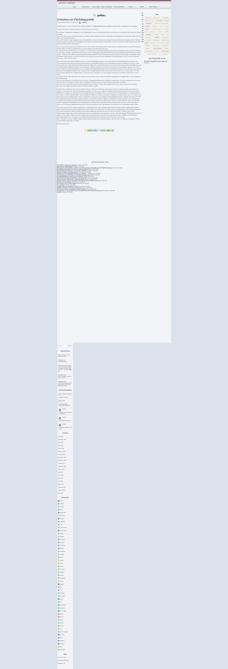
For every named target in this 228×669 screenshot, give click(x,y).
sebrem (64, 409)
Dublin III (68, 32)
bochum (62, 518)
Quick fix (59, 192)
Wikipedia (76, 32)
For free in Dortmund (119, 7)
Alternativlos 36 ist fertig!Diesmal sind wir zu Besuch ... (72, 173)
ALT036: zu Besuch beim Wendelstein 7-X (68, 172)
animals (62, 506)
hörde (167, 31)
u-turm (156, 51)
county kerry (63, 530)
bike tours (157, 17)
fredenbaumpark (156, 29)
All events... (147, 62)
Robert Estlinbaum (67, 394)
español (154, 26)
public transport (164, 42)
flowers (147, 29)
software (62, 640)
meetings (148, 37)
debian (61, 533)
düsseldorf (62, 545)
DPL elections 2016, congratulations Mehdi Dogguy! (71, 189)
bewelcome (63, 512)
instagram (148, 34)
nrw (61, 602)
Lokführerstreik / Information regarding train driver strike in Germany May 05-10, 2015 (65, 384)
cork (152, 20)
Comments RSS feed (63, 660)
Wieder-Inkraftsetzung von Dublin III (103, 26)
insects (62, 575)
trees (166, 48)
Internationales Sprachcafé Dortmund (64, 404)
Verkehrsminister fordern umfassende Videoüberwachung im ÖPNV (75, 180)
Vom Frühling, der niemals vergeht (66, 183)
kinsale (62, 584)
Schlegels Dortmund (65, 420)
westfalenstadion (151, 54)
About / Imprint (153, 7)
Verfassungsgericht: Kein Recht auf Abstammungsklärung (73, 175)
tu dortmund (148, 51)
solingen (62, 643)
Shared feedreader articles (101, 162)
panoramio (148, 40)
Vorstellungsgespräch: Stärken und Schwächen (70, 176)
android (62, 503)
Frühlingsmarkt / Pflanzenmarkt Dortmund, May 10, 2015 (64, 376)
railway (147, 45)
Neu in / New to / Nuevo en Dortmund (102, 7)
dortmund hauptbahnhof (161, 23)
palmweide (165, 37)
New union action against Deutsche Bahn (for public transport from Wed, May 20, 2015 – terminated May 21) (65, 368)
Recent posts (85, 7)
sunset (148, 48)
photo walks (63, 611)
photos (147, 42)
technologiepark (157, 48)
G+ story (62, 569)
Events (131, 7)
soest (61, 637)
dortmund (148, 23)
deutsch (167, 20)
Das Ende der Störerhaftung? (65, 166)
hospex (160, 31)
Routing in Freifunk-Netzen (64, 182)
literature (62, 593)
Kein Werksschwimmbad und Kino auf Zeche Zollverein (72, 169)
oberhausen (63, 605)
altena (61, 500)
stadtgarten (165, 45)
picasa (61, 617)
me (167, 34)
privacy (153, 42)
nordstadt (156, 37)
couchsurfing (159, 20)
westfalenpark (165, 51)
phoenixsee (156, 40)
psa (158, 42)
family (167, 26)
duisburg (62, 542)
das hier (135, 26)
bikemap (148, 17)
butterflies (165, 17)
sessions (62, 634)
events (62, 560)
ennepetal (62, 551)
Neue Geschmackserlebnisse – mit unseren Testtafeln (71, 170)
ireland (156, 34)
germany (152, 31)
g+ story (166, 29)
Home (74, 7)
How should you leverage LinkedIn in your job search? (72, 177)
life (162, 34)
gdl (146, 31)
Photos (142, 7)
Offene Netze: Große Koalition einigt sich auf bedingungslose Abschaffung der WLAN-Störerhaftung (84, 168)
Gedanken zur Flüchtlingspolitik (62, 360)
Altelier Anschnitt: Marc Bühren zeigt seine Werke (70, 179)
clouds (147, 20)
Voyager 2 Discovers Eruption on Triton (68, 186)
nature (61, 599)
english (147, 26)
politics (62, 622)
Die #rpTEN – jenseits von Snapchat (67, 165)
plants (61, 619)
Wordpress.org (61, 663)
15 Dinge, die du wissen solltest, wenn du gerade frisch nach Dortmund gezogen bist (80, 190)
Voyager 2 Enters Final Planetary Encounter (69, 187)
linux (61, 590)
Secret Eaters (60, 185)
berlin (61, 509)
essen (161, 26)
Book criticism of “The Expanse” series (64, 355)
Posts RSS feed (62, 657)
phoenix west (165, 40)
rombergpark (156, 45)
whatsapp (164, 54)
